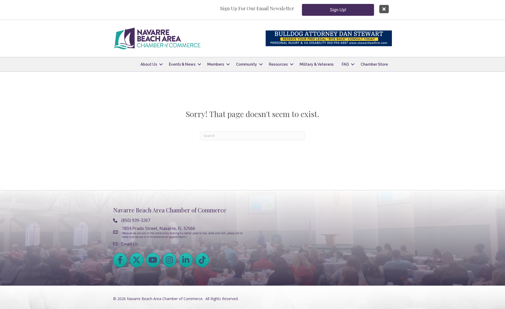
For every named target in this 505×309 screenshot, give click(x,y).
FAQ (345, 64)
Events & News (182, 64)
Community (246, 64)
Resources (278, 64)
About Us (148, 64)
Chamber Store (374, 64)
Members (215, 64)
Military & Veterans (317, 64)
